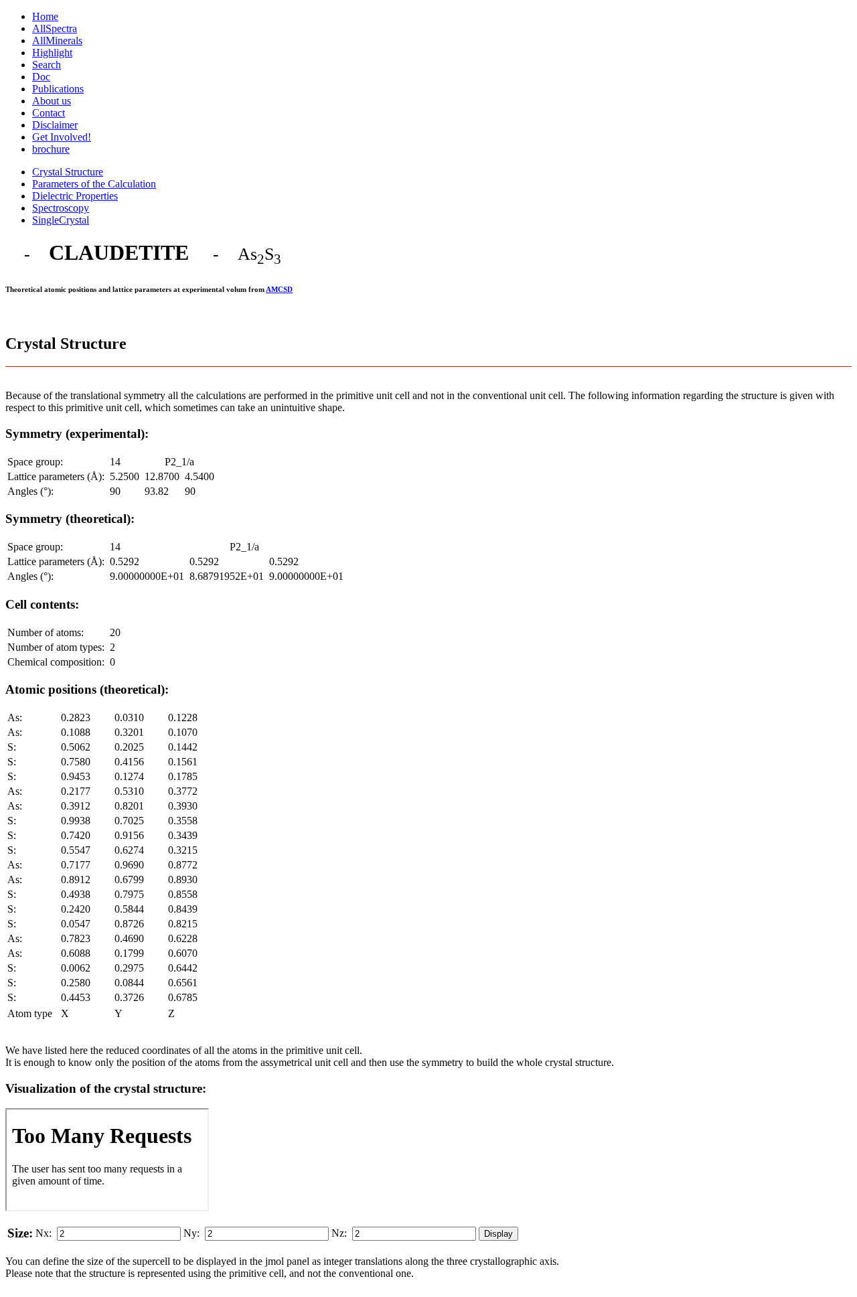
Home (45, 16)
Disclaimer (55, 125)
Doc (41, 76)
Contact (48, 113)
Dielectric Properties (75, 196)
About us (51, 100)
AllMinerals (57, 40)
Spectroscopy (60, 208)
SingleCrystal (60, 220)
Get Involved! (61, 137)
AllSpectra (54, 28)
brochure (51, 149)
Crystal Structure (67, 171)
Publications (58, 88)
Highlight (52, 52)
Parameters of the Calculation (94, 183)
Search (46, 64)
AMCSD (279, 289)
